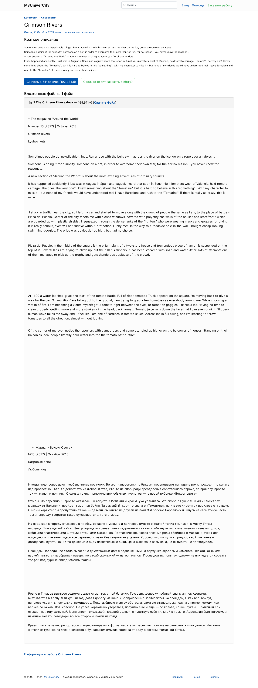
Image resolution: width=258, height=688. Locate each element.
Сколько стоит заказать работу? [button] (108, 82)
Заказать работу (220, 5)
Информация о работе (52, 654)
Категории (30, 17)
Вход (185, 5)
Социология (48, 17)
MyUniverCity (51, 677)
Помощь (198, 5)
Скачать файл (104, 102)
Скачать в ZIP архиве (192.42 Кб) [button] (51, 82)
